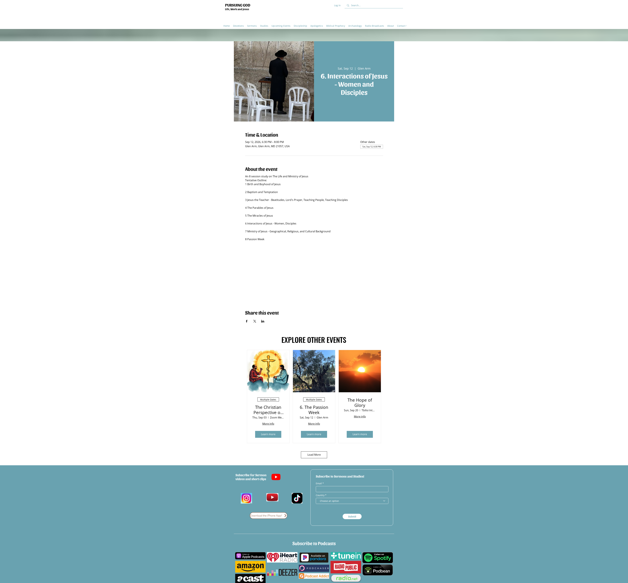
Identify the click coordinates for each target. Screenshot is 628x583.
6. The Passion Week (314, 410)
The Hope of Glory (360, 403)
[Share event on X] (254, 321)
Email (319, 483)
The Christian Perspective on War (268, 410)
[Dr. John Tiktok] (297, 498)
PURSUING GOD (237, 4)
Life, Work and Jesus (237, 9)
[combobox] (352, 501)
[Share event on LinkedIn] (262, 321)
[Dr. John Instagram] (246, 498)
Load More (314, 454)
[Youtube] (276, 477)
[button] (317, 25)
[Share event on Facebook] (246, 321)
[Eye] (272, 497)
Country (320, 495)
